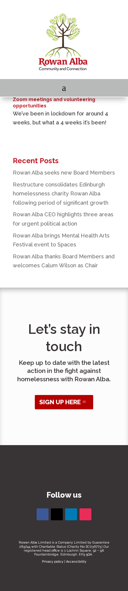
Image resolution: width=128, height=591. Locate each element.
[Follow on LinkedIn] (71, 514)
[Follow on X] (57, 514)
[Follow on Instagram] (85, 514)
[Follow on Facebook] (43, 514)
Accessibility (76, 562)
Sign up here (60, 402)
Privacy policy (52, 562)
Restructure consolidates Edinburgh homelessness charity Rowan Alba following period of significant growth (60, 193)
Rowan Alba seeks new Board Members (64, 172)
